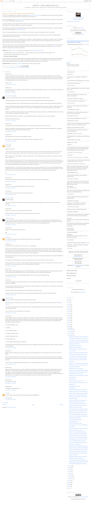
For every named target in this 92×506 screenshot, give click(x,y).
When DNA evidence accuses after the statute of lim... (78, 365)
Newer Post (4, 404)
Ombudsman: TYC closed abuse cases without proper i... (79, 363)
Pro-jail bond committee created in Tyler (76, 380)
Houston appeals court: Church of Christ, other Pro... (78, 439)
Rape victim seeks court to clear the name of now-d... (78, 382)
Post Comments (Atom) (11, 407)
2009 (69, 326)
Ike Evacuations (72, 426)
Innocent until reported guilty (74, 366)
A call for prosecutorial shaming (74, 417)
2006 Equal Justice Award (78, 256)
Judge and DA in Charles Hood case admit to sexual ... (78, 428)
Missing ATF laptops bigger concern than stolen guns (78, 393)
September (71, 335)
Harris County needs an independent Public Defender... (79, 370)
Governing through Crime (73, 421)
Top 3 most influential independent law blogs (79, 265)
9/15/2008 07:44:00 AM (10, 224)
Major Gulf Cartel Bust (73, 398)
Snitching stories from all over (74, 343)
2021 (69, 304)
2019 (69, 308)
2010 (69, 324)
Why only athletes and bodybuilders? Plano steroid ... (78, 446)
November (71, 331)
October (70, 333)
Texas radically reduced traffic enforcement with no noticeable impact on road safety (78, 41)
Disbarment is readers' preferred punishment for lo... (78, 400)
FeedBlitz (82, 34)
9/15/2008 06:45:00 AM (10, 205)
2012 (69, 320)
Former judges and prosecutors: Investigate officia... (78, 453)
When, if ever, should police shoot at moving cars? (78, 451)
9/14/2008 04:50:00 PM (10, 131)
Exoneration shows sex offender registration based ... (78, 394)
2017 (69, 311)
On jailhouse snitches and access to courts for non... (78, 405)
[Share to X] (25, 66)
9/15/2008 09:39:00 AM (10, 266)
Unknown (7, 144)
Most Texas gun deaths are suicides (75, 419)
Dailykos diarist (14, 50)
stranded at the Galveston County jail (34, 15)
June (70, 469)
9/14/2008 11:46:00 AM (10, 120)
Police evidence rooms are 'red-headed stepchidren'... (78, 357)
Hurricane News (72, 384)
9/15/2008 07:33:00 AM (10, 215)
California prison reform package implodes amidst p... (78, 372)
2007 (69, 480)
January (70, 478)
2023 (69, 300)
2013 (69, 318)
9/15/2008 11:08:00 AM (10, 294)
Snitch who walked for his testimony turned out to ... (78, 349)
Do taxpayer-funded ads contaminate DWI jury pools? (78, 460)
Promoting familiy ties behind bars (75, 345)
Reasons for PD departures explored (75, 423)
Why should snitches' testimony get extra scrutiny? (78, 354)
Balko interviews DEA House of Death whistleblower (78, 336)
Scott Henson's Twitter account (73, 21)
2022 (69, 302)
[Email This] (23, 66)
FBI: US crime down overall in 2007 (75, 407)
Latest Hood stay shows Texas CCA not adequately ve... (79, 424)
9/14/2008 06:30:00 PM (10, 174)
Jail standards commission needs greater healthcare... (78, 456)
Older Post (61, 404)
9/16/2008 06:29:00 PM (10, 383)
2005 (69, 484)
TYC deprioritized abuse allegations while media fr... (78, 338)
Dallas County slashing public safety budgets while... (78, 442)
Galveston (14, 67)
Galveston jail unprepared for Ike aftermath (76, 402)
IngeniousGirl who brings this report (37, 50)
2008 (69, 328)
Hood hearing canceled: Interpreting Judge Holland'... (78, 437)
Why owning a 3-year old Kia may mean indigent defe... (79, 340)
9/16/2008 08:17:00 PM (10, 390)
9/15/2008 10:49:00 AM (10, 276)
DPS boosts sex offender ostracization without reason (78, 352)
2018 (69, 309)
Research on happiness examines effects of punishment (78, 447)
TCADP (6, 237)
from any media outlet (19, 19)
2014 (69, 317)
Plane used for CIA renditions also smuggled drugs (78, 433)
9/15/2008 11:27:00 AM (10, 312)
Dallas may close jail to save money (75, 430)
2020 (69, 306)
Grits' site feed (80, 27)
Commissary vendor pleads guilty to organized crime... (79, 416)
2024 (69, 298)
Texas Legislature (21, 67)
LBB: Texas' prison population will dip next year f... (78, 412)
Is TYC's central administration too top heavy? (77, 440)
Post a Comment (5, 402)
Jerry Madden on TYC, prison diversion (76, 373)
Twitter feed (87, 242)
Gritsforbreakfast (8, 197)
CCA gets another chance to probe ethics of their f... (78, 359)
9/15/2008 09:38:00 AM (10, 241)
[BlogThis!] (24, 66)
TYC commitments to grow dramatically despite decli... (79, 409)
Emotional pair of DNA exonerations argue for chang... (79, 375)
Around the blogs (72, 387)
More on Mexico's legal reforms (74, 444)
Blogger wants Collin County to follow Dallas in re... (78, 391)
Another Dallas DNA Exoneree (74, 386)
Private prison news (72, 379)
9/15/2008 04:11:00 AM (10, 194)
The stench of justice (72, 377)
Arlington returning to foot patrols (75, 347)
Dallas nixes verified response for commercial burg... (78, 396)
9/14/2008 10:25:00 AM (10, 92)
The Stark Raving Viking (9, 95)
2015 (69, 315)
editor (6, 393)
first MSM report (20, 63)
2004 (69, 486)
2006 (69, 482)
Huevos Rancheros (82, 292)
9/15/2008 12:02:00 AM (10, 181)
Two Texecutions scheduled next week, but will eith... (78, 449)
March (70, 475)
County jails (9, 67)
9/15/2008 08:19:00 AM (10, 234)
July (70, 467)
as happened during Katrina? (20, 29)
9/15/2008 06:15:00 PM (10, 347)
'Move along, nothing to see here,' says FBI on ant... (78, 389)
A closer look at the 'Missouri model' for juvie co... (78, 403)
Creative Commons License (83, 496)
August (70, 465)
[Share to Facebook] (26, 66)
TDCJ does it (55, 46)
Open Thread (71, 361)
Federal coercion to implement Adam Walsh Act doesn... (79, 342)
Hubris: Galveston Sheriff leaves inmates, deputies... (78, 414)
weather (28, 67)
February (71, 476)
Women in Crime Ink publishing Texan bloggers (77, 431)
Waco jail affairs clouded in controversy (76, 368)
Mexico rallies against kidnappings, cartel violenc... (78, 463)
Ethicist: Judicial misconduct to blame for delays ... (78, 435)
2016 (69, 313)
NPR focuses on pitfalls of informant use (76, 458)
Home (33, 404)
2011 (69, 322)
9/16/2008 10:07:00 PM (10, 399)
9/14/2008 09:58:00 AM (10, 84)
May (70, 471)
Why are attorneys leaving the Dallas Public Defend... (78, 461)
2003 (69, 488)
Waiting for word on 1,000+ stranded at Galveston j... (78, 410)
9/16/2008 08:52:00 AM (10, 364)
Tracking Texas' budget (73, 454)
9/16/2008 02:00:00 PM (10, 376)
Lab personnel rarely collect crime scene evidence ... (78, 356)
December (71, 329)
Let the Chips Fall (72, 350)
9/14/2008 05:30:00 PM (10, 141)
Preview (74, 34)
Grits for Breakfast (46, 5)
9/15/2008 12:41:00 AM (10, 188)
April (70, 473)
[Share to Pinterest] (28, 66)
